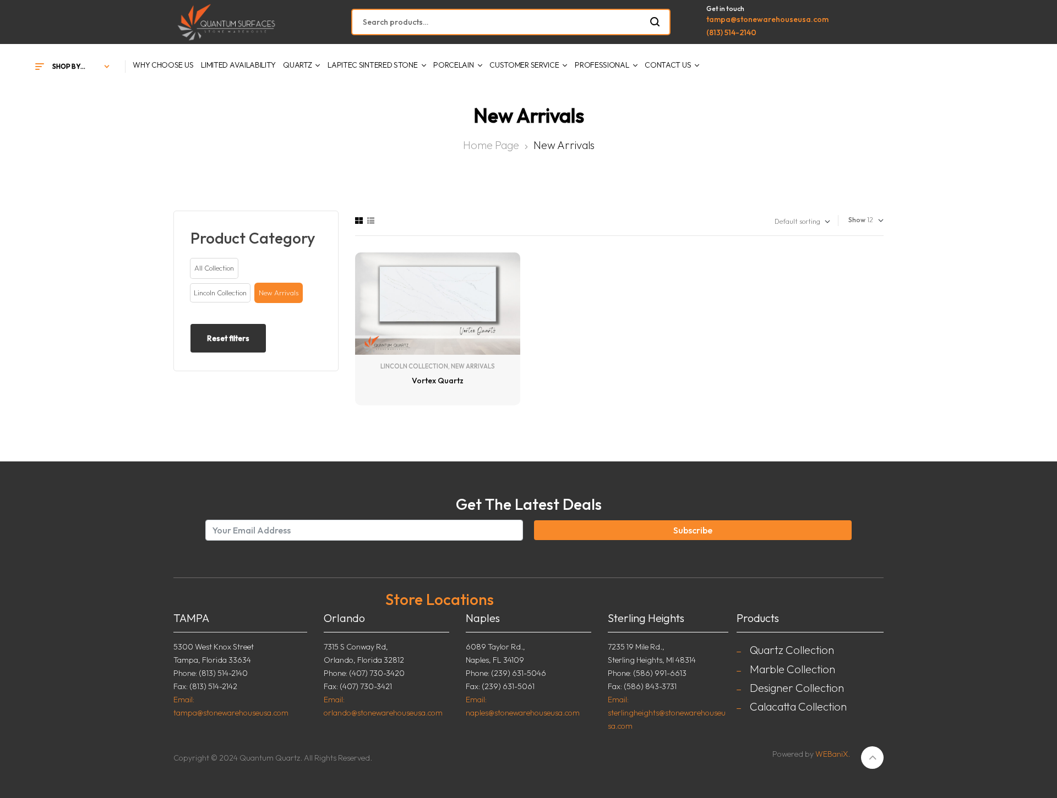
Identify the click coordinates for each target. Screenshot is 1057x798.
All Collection (214, 267)
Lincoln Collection (414, 366)
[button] (220, 293)
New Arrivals (473, 366)
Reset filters (228, 338)
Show (856, 220)
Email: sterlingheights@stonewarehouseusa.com (667, 713)
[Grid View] (359, 220)
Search (655, 22)
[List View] (371, 220)
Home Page (491, 145)
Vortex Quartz (438, 381)
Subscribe (692, 530)
